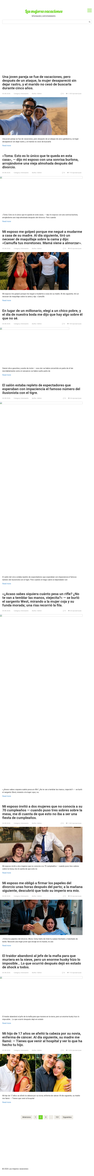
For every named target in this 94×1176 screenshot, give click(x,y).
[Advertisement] (47, 52)
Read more (6, 145)
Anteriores (26, 1117)
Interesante (24, 93)
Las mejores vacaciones (43, 11)
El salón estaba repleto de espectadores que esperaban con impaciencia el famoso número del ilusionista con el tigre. (41, 389)
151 (57, 1117)
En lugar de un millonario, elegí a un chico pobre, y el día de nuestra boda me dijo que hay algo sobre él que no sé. (42, 314)
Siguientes (67, 1117)
